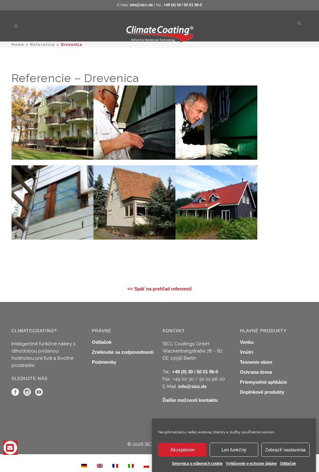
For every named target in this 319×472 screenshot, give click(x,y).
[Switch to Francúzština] (115, 465)
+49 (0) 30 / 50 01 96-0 (183, 5)
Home (18, 44)
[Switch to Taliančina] (131, 465)
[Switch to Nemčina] (84, 465)
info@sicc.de (141, 5)
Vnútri (246, 352)
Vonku (247, 342)
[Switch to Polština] (146, 465)
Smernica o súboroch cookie (197, 463)
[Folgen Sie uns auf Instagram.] (27, 393)
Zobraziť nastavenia (285, 449)
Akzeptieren (182, 449)
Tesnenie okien (256, 362)
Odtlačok (288, 463)
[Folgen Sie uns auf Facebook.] (15, 393)
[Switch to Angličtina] (100, 465)
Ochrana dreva (256, 372)
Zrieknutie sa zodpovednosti (123, 352)
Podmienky (104, 362)
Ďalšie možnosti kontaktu (190, 400)
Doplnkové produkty (262, 392)
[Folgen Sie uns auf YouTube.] (39, 393)
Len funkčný (233, 449)
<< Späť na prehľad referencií (159, 288)
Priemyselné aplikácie (263, 382)
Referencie (42, 44)
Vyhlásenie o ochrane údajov (251, 463)
